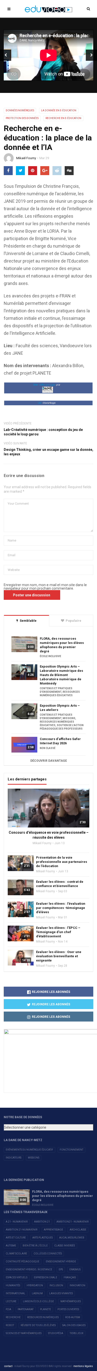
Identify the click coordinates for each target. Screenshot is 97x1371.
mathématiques (70, 1301)
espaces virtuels (16, 1277)
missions (69, 718)
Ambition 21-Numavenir (21, 1229)
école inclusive (50, 656)
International (15, 1293)
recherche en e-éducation (63, 118)
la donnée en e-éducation (58, 110)
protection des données (22, 118)
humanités (13, 1285)
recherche (13, 1317)
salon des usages (74, 1325)
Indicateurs (13, 1157)
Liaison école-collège (38, 1301)
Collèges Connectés (48, 1253)
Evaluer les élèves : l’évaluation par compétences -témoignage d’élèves (60, 908)
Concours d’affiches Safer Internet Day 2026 (60, 741)
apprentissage (53, 1229)
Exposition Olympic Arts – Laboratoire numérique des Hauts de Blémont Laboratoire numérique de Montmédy (61, 675)
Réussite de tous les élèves (38, 1325)
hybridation (35, 1285)
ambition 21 (42, 1221)
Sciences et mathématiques (24, 1333)
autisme (11, 1245)
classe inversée (64, 1245)
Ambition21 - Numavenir (72, 1221)
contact (8, 1366)
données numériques (20, 110)
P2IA (8, 1309)
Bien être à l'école (35, 1245)
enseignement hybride (61, 1261)
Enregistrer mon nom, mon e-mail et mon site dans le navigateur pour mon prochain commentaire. (45, 586)
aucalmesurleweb (71, 1237)
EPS (61, 1269)
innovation (77, 1285)
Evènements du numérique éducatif (29, 1149)
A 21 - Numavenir (17, 1221)
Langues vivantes (61, 1293)
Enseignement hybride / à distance (29, 1269)
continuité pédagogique (22, 1261)
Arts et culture (16, 1237)
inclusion (56, 1285)
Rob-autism (72, 1317)
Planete (45, 1309)
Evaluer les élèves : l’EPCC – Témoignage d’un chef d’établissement (58, 932)
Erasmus (75, 1269)
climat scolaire (16, 1253)
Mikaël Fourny (26, 158)
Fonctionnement (71, 1149)
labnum (37, 1293)
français (70, 1277)
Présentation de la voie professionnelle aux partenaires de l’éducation (61, 862)
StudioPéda (55, 1333)
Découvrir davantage (48, 760)
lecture (11, 1301)
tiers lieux (76, 1333)
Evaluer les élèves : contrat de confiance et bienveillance (59, 884)
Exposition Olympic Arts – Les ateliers (60, 708)
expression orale (45, 1277)
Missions (33, 1157)
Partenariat (26, 1309)
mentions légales (83, 1366)
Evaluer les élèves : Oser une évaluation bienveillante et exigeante (58, 956)
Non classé (47, 748)
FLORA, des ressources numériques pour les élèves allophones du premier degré (62, 645)
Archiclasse (78, 1229)
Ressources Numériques (43, 1317)
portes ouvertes (68, 1309)
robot (10, 1325)
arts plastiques (42, 1237)
